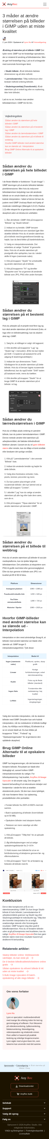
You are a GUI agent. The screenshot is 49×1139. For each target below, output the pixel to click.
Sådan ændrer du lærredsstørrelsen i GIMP (24, 133)
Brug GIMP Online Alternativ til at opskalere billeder (24, 151)
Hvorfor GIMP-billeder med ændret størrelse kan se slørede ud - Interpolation (24, 144)
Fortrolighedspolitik (34, 1131)
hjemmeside (9, 1065)
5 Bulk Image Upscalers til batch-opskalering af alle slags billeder (19, 976)
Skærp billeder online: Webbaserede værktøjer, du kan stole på (21, 956)
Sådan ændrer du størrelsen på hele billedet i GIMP (21, 122)
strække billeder (11, 234)
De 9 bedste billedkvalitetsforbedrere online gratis (24, 963)
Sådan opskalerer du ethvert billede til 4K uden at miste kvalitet (23, 970)
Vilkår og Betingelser (14, 1131)
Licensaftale (24, 1134)
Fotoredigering (39, 42)
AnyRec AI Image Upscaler (21, 934)
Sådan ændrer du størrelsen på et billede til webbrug (24, 138)
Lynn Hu (27, 42)
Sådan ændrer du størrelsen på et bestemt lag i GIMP (23, 128)
